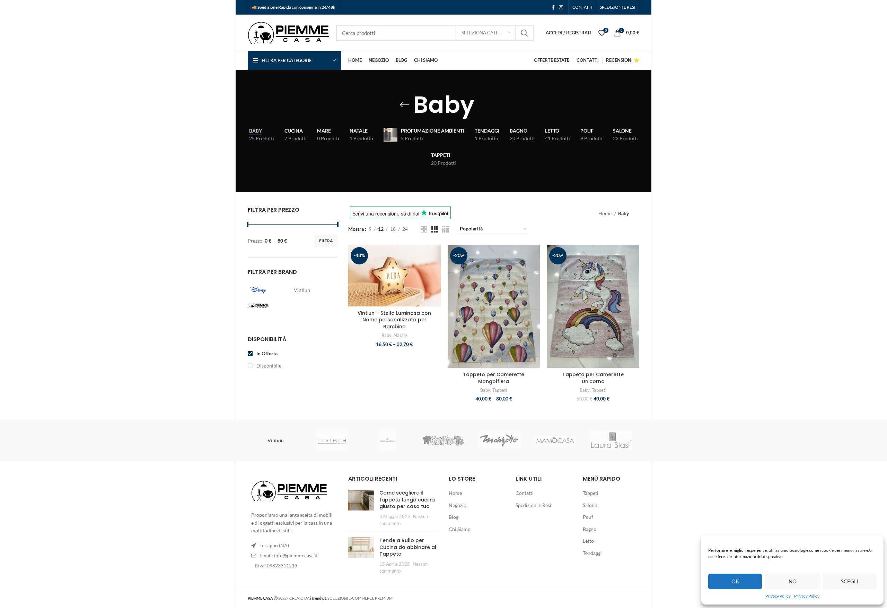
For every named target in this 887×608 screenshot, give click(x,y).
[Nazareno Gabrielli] (387, 440)
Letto (588, 541)
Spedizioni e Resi (533, 505)
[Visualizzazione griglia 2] (424, 229)
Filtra (326, 240)
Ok (735, 581)
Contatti (525, 493)
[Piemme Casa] (269, 306)
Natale (400, 335)
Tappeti (499, 390)
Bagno (589, 529)
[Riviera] (331, 440)
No (793, 581)
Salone (590, 505)
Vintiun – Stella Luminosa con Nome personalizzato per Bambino (394, 320)
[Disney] (269, 290)
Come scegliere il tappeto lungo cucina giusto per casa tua (407, 499)
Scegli (850, 581)
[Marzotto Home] (499, 440)
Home (605, 213)
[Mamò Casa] (555, 440)
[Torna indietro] (404, 105)
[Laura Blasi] (611, 440)
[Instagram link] (561, 7)
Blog (453, 517)
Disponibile (268, 366)
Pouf (588, 517)
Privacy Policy (778, 596)
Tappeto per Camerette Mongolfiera (493, 378)
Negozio (457, 505)
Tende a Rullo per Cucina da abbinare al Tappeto (407, 547)
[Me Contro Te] (443, 440)
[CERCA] (524, 33)
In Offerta (266, 353)
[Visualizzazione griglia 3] (434, 229)
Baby (386, 335)
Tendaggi (592, 553)
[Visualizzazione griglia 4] (445, 229)
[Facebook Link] (553, 7)
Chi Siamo (460, 529)
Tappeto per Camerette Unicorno (593, 378)
